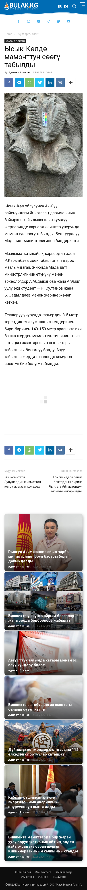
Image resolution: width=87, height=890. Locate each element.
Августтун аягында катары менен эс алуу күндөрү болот (42, 662)
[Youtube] (68, 22)
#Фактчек (27, 877)
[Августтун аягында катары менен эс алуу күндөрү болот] (43, 653)
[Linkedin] (50, 82)
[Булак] (21, 6)
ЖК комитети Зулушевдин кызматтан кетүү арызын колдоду (22, 482)
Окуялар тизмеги (28, 34)
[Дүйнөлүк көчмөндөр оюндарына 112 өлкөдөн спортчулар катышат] (43, 742)
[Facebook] (18, 22)
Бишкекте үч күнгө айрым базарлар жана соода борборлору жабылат (41, 618)
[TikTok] (48, 22)
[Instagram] (28, 22)
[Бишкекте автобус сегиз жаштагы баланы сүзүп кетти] (43, 697)
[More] (70, 82)
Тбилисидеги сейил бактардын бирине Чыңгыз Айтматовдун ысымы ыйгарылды (66, 484)
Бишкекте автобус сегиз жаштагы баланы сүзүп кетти (40, 707)
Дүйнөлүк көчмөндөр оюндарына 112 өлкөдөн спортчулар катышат (43, 751)
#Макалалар (64, 872)
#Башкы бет (23, 872)
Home (8, 34)
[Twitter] (58, 22)
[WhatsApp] (29, 82)
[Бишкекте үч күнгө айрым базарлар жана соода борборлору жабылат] (43, 601)
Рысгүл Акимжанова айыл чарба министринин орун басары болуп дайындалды (39, 556)
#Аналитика (43, 872)
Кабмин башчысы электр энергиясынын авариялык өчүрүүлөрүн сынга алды (32, 802)
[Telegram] (38, 22)
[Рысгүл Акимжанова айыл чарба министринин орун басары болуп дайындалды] (43, 542)
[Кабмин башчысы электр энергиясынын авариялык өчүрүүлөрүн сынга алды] (43, 791)
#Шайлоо (59, 877)
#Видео (43, 877)
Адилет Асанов (19, 72)
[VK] (60, 82)
